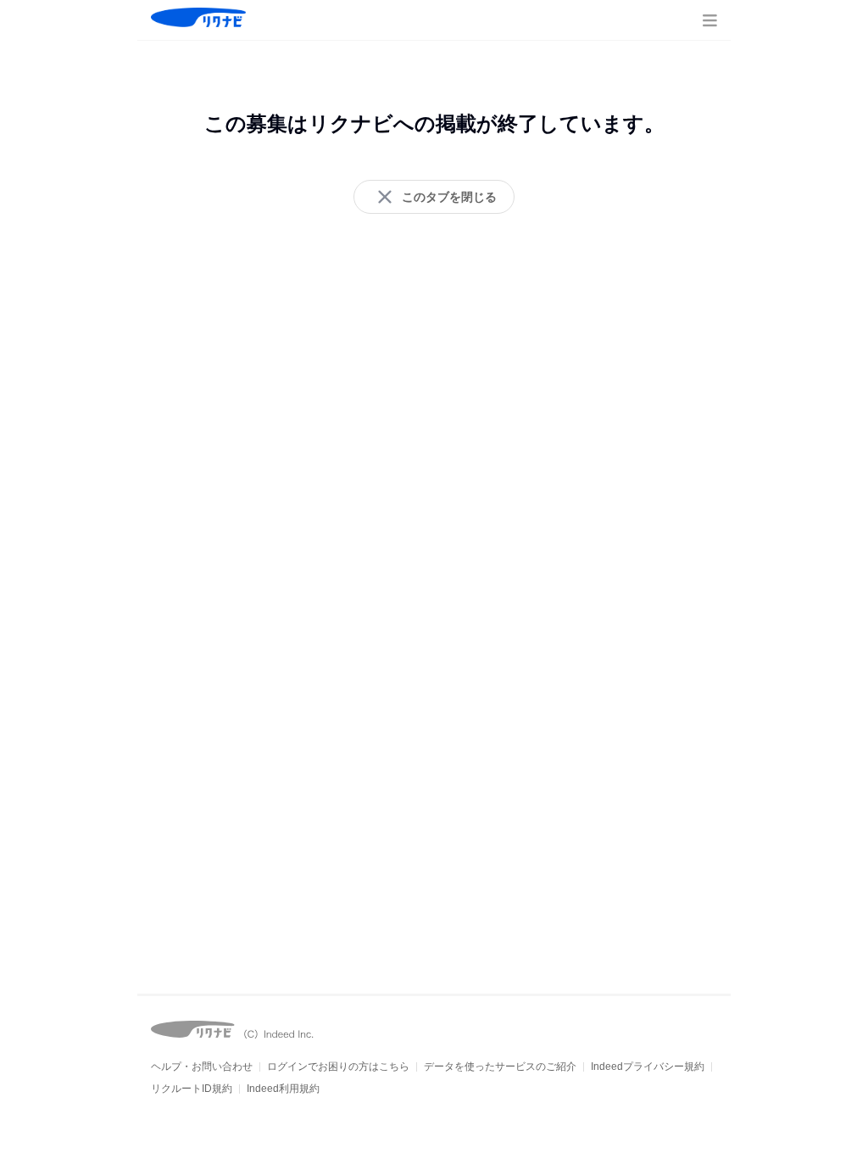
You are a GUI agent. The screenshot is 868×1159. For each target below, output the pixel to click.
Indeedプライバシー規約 (647, 1066)
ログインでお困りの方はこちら (338, 1066)
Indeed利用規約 (283, 1089)
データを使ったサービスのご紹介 (500, 1066)
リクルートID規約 (191, 1089)
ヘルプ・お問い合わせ (202, 1066)
